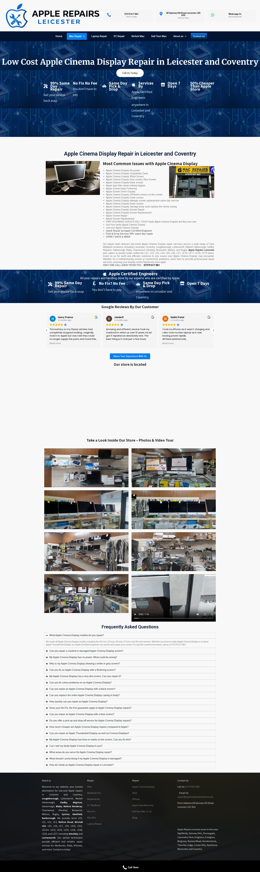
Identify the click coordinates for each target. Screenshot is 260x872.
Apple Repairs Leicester (201, 250)
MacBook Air (93, 799)
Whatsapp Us (235, 14)
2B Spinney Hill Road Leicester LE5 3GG (183, 14)
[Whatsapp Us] (213, 15)
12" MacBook (93, 805)
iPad (134, 793)
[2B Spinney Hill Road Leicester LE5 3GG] (161, 14)
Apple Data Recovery (142, 805)
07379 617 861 (152, 265)
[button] (77, 36)
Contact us (199, 36)
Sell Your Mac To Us (142, 811)
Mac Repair (75, 36)
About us (178, 36)
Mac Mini (91, 817)
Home (59, 36)
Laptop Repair (99, 36)
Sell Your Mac (159, 36)
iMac (89, 786)
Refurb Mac (138, 36)
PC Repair (119, 36)
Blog (134, 817)
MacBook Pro (94, 793)
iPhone (136, 799)
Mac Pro (91, 811)
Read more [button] (55, 343)
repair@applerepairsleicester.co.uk (195, 796)
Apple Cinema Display (143, 786)
